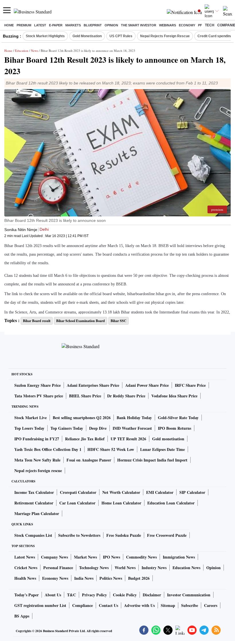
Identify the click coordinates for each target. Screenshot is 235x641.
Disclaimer (152, 595)
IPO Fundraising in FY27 (36, 439)
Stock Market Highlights (45, 36)
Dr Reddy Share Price (126, 396)
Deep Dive (98, 428)
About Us (53, 595)
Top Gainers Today (66, 428)
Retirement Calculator (33, 503)
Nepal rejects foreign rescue (38, 471)
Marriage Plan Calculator (36, 513)
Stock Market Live (30, 418)
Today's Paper (26, 595)
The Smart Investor (138, 25)
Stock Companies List (33, 535)
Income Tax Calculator (34, 492)
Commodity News (141, 557)
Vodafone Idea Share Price (174, 396)
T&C (71, 595)
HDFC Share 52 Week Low (110, 449)
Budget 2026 (139, 578)
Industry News (154, 568)
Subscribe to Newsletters (79, 535)
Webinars (167, 25)
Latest (40, 25)
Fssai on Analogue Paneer (88, 460)
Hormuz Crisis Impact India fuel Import (152, 460)
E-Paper (55, 25)
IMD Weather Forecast (132, 428)
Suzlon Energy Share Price (37, 385)
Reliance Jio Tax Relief (85, 439)
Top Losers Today (29, 428)
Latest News (24, 557)
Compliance (82, 605)
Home (9, 25)
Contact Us (108, 605)
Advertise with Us (139, 605)
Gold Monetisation (87, 36)
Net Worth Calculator (121, 492)
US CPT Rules (120, 36)
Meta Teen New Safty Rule (37, 460)
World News (125, 568)
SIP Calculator (192, 492)
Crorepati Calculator (78, 492)
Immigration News (179, 557)
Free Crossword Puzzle (167, 535)
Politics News (110, 578)
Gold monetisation (168, 439)
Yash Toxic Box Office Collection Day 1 (47, 449)
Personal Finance (58, 568)
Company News (54, 557)
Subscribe (189, 605)
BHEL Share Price (85, 396)
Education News (186, 568)
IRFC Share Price (190, 385)
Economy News (55, 578)
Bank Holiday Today (134, 418)
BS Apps (21, 616)
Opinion (111, 25)
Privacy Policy (94, 595)
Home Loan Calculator (121, 503)
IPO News (111, 557)
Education (21, 50)
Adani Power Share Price (147, 385)
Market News (85, 557)
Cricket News (25, 568)
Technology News (94, 568)
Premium (24, 25)
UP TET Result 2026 (128, 439)
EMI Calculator (159, 492)
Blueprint (93, 25)
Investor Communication (188, 595)
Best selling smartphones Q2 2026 (82, 418)
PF (200, 25)
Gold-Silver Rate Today (178, 418)
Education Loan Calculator (171, 503)
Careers (210, 605)
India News (83, 578)
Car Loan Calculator (77, 503)
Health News (25, 578)
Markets (73, 25)
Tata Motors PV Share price (38, 396)
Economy (187, 25)
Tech (209, 25)
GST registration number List (40, 605)
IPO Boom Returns (174, 428)
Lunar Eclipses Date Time (162, 449)
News (34, 50)
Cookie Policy (125, 595)
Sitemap (168, 605)
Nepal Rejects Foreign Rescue (165, 36)
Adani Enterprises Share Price (93, 385)
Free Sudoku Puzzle (123, 535)
